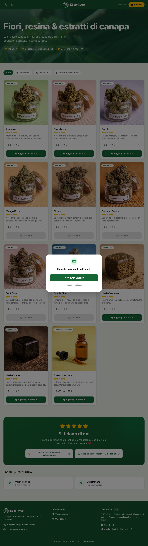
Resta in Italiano (74, 285)
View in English (75, 277)
